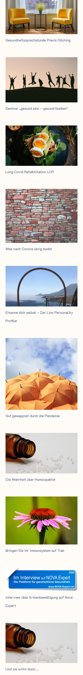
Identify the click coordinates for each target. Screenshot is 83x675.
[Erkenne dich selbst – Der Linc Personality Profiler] (41, 269)
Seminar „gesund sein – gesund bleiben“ (37, 108)
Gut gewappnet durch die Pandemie (33, 415)
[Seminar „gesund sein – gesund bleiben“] (41, 60)
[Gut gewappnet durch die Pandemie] (41, 341)
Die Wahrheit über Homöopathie (30, 479)
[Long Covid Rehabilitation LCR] (41, 128)
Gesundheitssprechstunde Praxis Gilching (38, 40)
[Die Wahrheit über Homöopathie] (41, 436)
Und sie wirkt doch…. (22, 668)
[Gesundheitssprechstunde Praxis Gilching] (41, 3)
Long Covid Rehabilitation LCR (30, 171)
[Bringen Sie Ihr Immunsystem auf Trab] (41, 499)
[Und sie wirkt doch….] (41, 625)
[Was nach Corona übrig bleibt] (41, 192)
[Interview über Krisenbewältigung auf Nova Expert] (41, 570)
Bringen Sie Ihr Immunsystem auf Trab (35, 550)
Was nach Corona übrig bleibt (29, 248)
